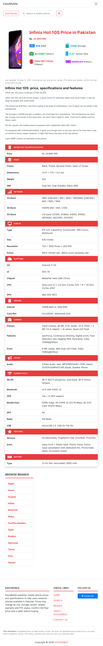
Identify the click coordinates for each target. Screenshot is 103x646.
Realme (12, 536)
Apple (11, 483)
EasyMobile (10, 3)
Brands (58, 605)
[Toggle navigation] (96, 3)
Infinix (11, 503)
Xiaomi (11, 562)
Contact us (60, 619)
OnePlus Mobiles (17, 523)
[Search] (59, 13)
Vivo (10, 556)
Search (58, 600)
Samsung (13, 542)
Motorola (13, 510)
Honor (11, 490)
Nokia (11, 516)
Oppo (11, 529)
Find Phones (11, 13)
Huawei (12, 496)
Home (57, 595)
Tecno (11, 549)
